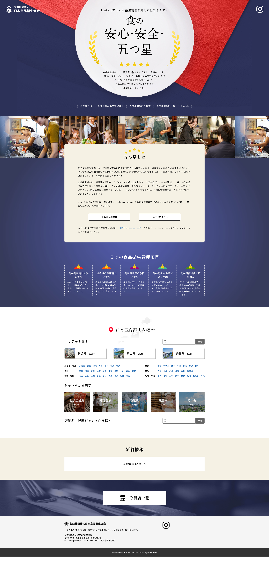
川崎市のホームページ (130, 228)
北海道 (82, 366)
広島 (87, 375)
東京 (159, 366)
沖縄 (203, 375)
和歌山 (190, 370)
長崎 (171, 375)
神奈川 (166, 366)
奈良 (183, 370)
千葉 (179, 366)
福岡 (159, 375)
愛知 (81, 370)
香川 (110, 375)
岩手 (101, 366)
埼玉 (173, 366)
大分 (183, 375)
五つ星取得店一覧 (165, 106)
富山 (128, 370)
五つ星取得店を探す (140, 106)
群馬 (197, 366)
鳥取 (93, 375)
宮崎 (189, 375)
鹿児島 (196, 375)
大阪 (159, 370)
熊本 (177, 375)
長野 (116, 370)
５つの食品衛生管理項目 (111, 106)
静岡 (93, 370)
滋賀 (177, 370)
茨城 (191, 366)
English (185, 106)
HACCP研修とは (159, 217)
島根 (99, 375)
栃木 (185, 366)
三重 (99, 370)
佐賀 (165, 375)
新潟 (104, 370)
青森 (89, 366)
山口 (104, 375)
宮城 (112, 366)
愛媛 (122, 375)
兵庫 (165, 370)
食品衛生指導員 (109, 217)
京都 (171, 370)
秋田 (95, 366)
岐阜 (87, 370)
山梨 (110, 370)
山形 (106, 366)
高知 (128, 375)
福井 (134, 370)
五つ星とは (86, 106)
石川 (122, 370)
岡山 (81, 375)
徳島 (116, 375)
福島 (118, 366)
